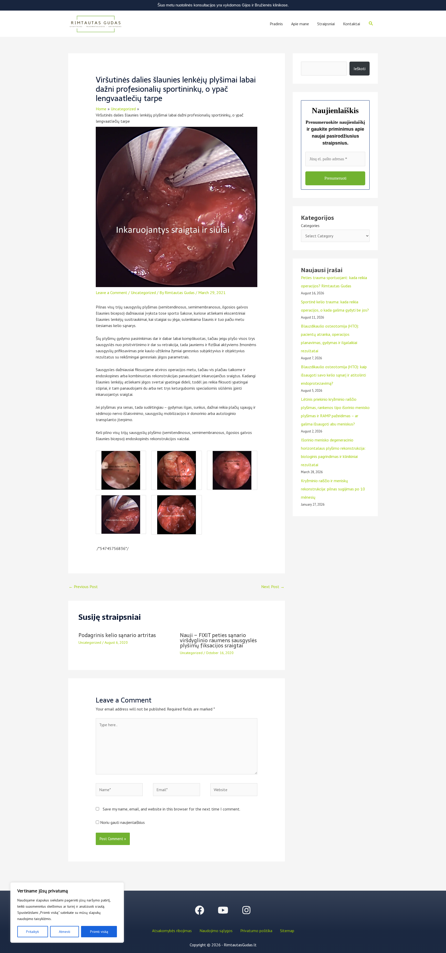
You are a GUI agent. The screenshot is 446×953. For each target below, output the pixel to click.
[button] (371, 23)
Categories (310, 225)
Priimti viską (99, 931)
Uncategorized (143, 292)
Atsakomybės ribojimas (172, 930)
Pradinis (276, 23)
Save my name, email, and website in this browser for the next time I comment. (171, 809)
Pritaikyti (32, 931)
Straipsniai (326, 23)
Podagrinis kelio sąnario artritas (117, 635)
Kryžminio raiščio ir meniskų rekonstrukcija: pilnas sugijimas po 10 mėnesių (333, 489)
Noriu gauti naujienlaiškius (122, 822)
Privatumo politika (256, 930)
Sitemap (287, 930)
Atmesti (64, 931)
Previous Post (83, 586)
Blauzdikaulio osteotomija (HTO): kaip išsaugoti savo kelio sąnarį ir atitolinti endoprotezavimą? (334, 375)
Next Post (272, 586)
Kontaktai (351, 23)
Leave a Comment (111, 292)
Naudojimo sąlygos (216, 930)
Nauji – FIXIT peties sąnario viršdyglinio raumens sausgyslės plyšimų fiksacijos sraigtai (218, 640)
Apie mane (300, 23)
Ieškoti (359, 68)
